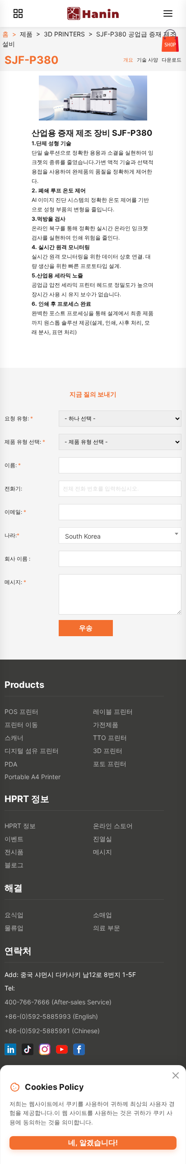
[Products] (18, 13)
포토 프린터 (109, 763)
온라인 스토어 (113, 826)
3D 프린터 (107, 750)
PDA (11, 764)
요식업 (14, 915)
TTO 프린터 (110, 737)
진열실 (102, 839)
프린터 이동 (21, 724)
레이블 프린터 (113, 711)
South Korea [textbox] (83, 536)
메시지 (102, 852)
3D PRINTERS (64, 34)
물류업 (14, 928)
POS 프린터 (21, 711)
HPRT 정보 (20, 826)
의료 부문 (106, 928)
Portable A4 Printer (32, 776)
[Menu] (168, 13)
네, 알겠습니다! (93, 1142)
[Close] (175, 1076)
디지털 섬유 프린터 (32, 750)
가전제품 (105, 724)
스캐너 (14, 737)
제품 (26, 34)
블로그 (14, 865)
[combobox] (120, 535)
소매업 (102, 915)
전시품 (14, 852)
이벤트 (14, 839)
